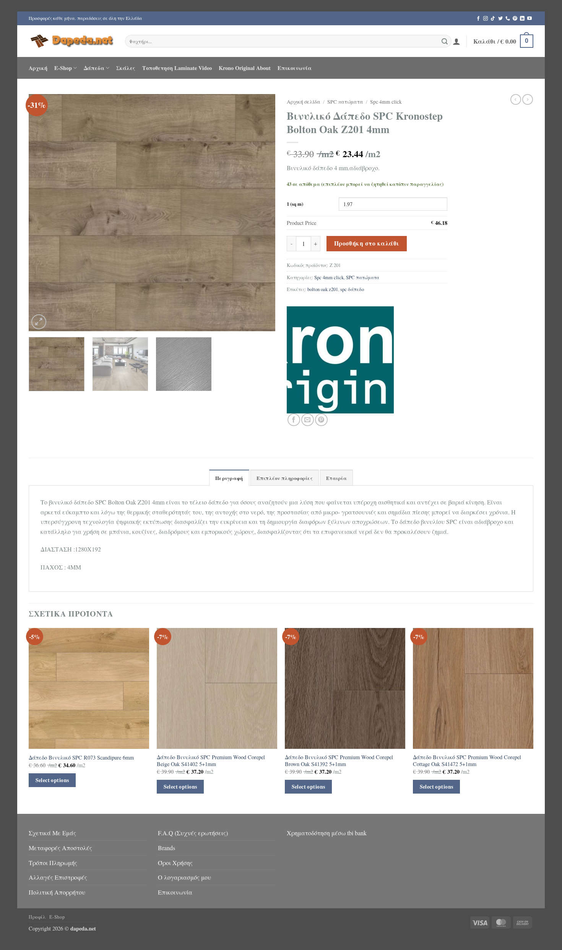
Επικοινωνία (295, 68)
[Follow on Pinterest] (515, 18)
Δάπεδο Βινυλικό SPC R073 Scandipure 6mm (81, 757)
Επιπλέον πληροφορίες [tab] (285, 478)
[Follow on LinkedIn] (522, 18)
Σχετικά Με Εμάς (52, 833)
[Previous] (43, 212)
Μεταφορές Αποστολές (60, 848)
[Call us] (507, 18)
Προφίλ (37, 917)
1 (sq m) (295, 204)
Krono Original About (245, 68)
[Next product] (515, 99)
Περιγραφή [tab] (229, 478)
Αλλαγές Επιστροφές (58, 877)
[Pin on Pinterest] (321, 419)
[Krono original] (340, 359)
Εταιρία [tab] (336, 478)
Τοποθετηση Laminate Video (177, 68)
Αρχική (38, 68)
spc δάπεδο (352, 289)
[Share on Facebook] (293, 419)
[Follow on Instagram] (485, 18)
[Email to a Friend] (307, 419)
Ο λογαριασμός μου (184, 877)
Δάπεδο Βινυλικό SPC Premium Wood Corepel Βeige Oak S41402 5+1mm (211, 761)
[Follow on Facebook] (478, 18)
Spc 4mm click (386, 101)
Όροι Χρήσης (175, 863)
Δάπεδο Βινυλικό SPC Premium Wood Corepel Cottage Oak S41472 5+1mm (467, 761)
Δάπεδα (94, 68)
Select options (52, 780)
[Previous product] (527, 99)
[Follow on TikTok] (493, 18)
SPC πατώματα (345, 101)
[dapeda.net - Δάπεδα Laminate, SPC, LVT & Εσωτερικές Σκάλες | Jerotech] (71, 40)
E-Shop (63, 68)
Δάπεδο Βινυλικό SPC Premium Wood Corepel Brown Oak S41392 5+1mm (339, 761)
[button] (456, 41)
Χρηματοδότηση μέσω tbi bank (327, 833)
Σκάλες (125, 68)
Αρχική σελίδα (303, 101)
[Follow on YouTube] (529, 18)
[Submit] (444, 41)
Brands (166, 848)
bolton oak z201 (322, 289)
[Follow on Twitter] (500, 18)
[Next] (261, 212)
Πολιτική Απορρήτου (57, 892)
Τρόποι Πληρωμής (53, 863)
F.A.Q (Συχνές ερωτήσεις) (193, 833)
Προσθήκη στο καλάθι (367, 243)
